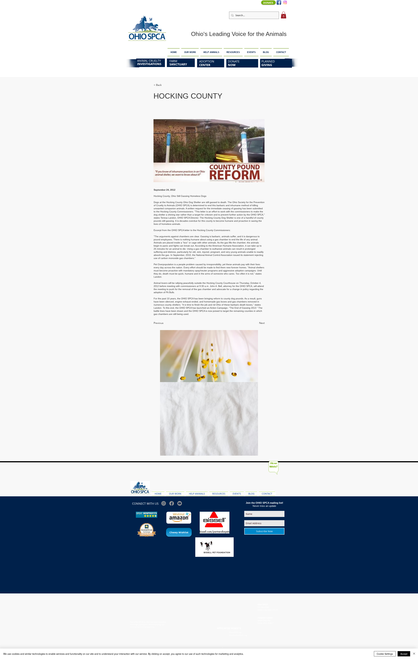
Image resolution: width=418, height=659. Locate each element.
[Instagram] (285, 2)
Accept (403, 653)
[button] (283, 15)
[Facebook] (171, 503)
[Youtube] (179, 503)
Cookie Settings (385, 653)
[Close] (414, 653)
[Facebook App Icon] (279, 2)
